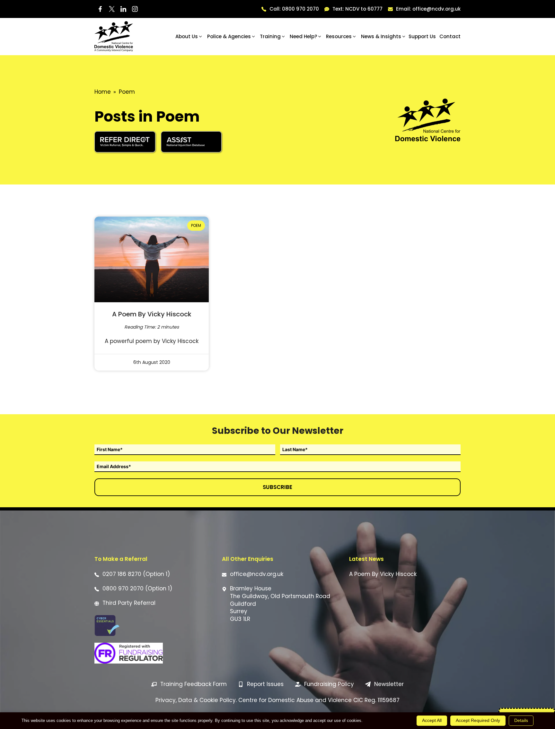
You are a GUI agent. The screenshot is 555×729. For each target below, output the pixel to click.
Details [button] (521, 720)
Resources (339, 36)
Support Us (422, 36)
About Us (186, 36)
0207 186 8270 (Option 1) (136, 574)
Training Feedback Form (193, 684)
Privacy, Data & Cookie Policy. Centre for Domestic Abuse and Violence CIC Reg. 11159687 (277, 700)
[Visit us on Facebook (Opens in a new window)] (100, 9)
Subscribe (277, 487)
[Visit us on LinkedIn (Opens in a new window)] (123, 9)
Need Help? (303, 36)
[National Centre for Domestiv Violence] (113, 36)
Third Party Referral (128, 603)
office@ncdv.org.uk (256, 574)
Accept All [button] (432, 720)
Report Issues (265, 684)
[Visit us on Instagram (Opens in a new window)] (135, 9)
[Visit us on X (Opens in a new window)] (112, 9)
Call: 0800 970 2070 (294, 8)
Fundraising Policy (329, 684)
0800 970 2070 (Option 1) (137, 588)
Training (270, 36)
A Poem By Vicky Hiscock (151, 314)
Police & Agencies (229, 36)
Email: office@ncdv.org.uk (428, 8)
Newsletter (389, 684)
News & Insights (381, 36)
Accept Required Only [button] (478, 720)
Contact (450, 36)
